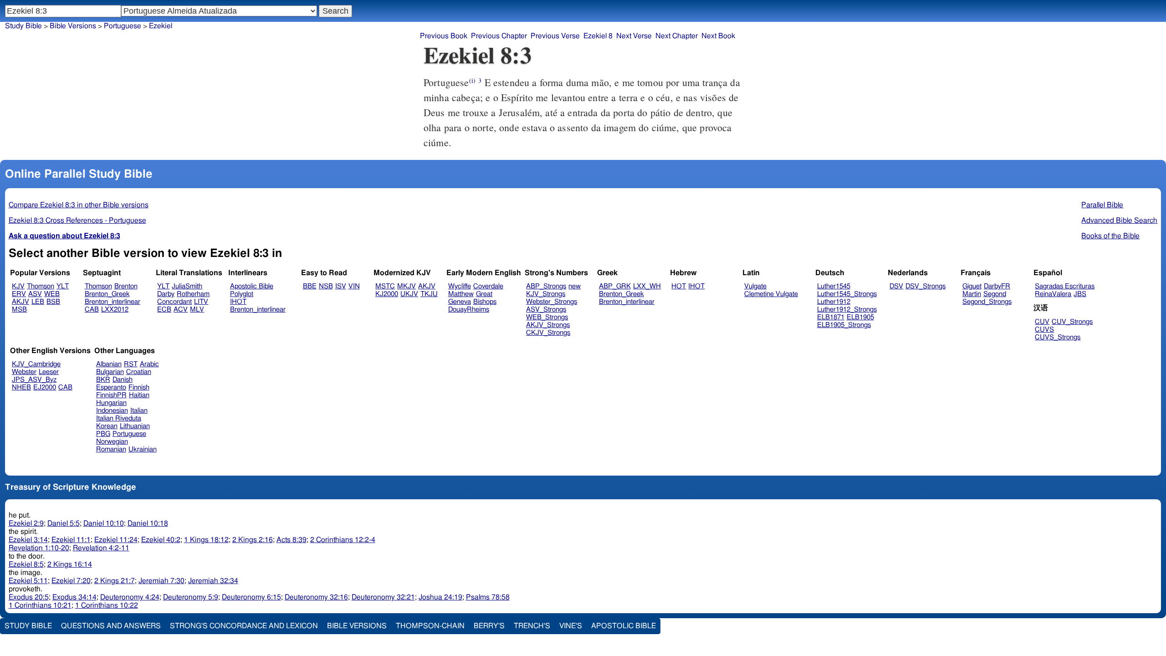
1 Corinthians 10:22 (106, 605)
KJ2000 (386, 294)
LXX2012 (114, 309)
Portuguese (129, 433)
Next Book (718, 36)
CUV (1042, 321)
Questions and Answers (111, 626)
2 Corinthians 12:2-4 (342, 539)
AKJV (20, 301)
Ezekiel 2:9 (26, 523)
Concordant (174, 301)
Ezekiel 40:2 (160, 539)
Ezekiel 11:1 (71, 539)
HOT (678, 286)
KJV (18, 286)
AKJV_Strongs (548, 325)
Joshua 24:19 (440, 597)
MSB (19, 309)
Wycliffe (459, 286)
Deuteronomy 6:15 (251, 597)
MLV (197, 309)
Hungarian (111, 403)
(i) (472, 80)
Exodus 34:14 (74, 597)
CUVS (1044, 329)
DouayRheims (468, 309)
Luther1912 (833, 301)
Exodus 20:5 (29, 597)
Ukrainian (142, 449)
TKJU (429, 294)
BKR (103, 379)
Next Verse (634, 36)
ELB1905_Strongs (844, 325)
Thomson (40, 286)
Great (484, 294)
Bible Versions (73, 26)
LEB (37, 301)
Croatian (138, 372)
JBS (1080, 294)
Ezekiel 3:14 (28, 539)
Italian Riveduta (118, 418)
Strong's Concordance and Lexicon (244, 626)
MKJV (406, 286)
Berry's (489, 626)
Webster (24, 372)
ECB (164, 309)
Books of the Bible (1110, 236)
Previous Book (443, 36)
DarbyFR (997, 286)
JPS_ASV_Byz (34, 379)
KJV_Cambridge (36, 364)
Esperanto (111, 387)
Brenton (126, 286)
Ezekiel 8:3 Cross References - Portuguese (77, 220)
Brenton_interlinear (112, 301)
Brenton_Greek (107, 294)
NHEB (21, 387)
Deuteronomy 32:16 (316, 597)
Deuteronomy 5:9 (190, 597)
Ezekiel (160, 26)
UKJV (409, 294)
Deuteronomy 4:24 (129, 597)
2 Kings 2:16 (252, 539)
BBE (310, 286)
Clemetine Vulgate (771, 294)
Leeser (49, 372)
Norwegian (112, 441)
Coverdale (488, 286)
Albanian (109, 364)
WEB (52, 294)
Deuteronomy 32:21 (383, 597)
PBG (103, 433)
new (574, 286)
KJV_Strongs (545, 294)
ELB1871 (830, 317)
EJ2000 (44, 387)
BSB (53, 301)
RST (131, 364)
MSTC (385, 286)
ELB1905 (860, 317)
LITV (201, 301)
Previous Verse (555, 36)
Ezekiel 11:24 (116, 539)
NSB (326, 286)
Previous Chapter (499, 36)
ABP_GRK (615, 286)
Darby (165, 294)
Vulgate (755, 286)
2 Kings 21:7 (114, 580)
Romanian (111, 449)
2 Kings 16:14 (69, 564)
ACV (181, 309)
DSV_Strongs (925, 286)
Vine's (570, 626)
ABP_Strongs (546, 286)
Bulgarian (110, 372)
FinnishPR (111, 395)
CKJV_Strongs (548, 332)
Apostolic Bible (623, 626)
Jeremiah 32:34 (213, 580)
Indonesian (112, 410)
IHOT (238, 301)
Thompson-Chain (430, 626)
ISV (340, 286)
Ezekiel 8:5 (26, 564)
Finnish (138, 387)
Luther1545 (833, 286)
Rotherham (193, 294)
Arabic (149, 364)
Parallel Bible (1102, 205)
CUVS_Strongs (1057, 337)
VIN (354, 286)
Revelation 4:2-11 (101, 548)
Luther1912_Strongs (847, 309)
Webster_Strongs (551, 301)
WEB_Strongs (547, 317)
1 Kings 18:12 (206, 539)
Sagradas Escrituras (1064, 286)
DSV (896, 286)
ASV (35, 294)
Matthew (461, 294)
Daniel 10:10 (103, 523)
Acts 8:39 (291, 539)
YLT (62, 286)
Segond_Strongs (987, 301)
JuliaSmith (187, 286)
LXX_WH (647, 286)
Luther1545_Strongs (847, 294)
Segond (994, 294)
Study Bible (23, 26)
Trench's (532, 626)
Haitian (139, 395)
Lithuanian (135, 426)
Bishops (484, 301)
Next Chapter (676, 36)
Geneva (459, 301)
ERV (19, 294)
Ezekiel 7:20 (71, 580)
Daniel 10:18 (148, 523)
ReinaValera (1053, 294)
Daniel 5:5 (63, 523)
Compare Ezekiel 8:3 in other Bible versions (78, 205)
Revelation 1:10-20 (39, 548)
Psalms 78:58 (488, 597)
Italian (139, 410)
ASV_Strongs (546, 309)
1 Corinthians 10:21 (40, 605)
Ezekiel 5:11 (28, 580)
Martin (971, 294)
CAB (92, 309)
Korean (107, 426)
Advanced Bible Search (1119, 220)
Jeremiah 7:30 (161, 580)
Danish (123, 379)
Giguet (972, 286)
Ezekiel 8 (598, 36)
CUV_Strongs (1072, 321)
